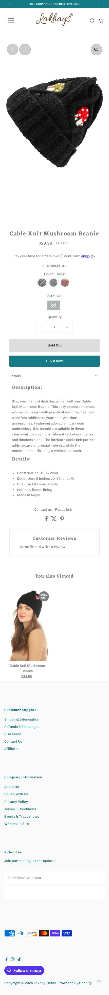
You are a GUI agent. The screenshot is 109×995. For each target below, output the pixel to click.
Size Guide (12, 734)
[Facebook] (6, 960)
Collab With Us (16, 794)
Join (54, 893)
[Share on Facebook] (46, 520)
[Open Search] (92, 21)
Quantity (55, 317)
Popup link (63, 509)
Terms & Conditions (20, 809)
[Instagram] (13, 960)
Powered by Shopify (75, 983)
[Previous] (12, 49)
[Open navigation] (16, 20)
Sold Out (55, 345)
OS (55, 306)
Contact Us (13, 741)
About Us (11, 787)
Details (15, 376)
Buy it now (54, 361)
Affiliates (11, 749)
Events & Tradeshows (21, 816)
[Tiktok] (19, 960)
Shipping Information (21, 719)
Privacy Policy (16, 802)
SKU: (46, 266)
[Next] (25, 49)
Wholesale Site (16, 824)
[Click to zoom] (96, 49)
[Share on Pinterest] (62, 520)
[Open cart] (101, 21)
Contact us (43, 509)
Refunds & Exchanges (21, 727)
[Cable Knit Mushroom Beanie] (27, 625)
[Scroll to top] (99, 981)
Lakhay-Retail (45, 983)
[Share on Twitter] (54, 520)
